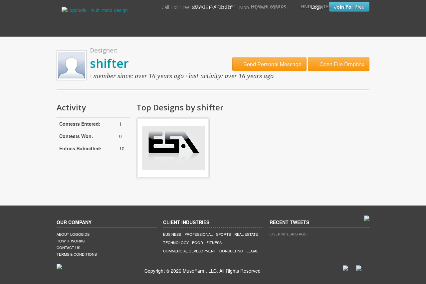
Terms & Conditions (77, 254)
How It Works (268, 6)
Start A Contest (215, 6)
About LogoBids (73, 234)
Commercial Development (189, 250)
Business (172, 234)
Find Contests (319, 6)
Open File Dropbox (341, 64)
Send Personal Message (272, 64)
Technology (176, 242)
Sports (223, 234)
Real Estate (246, 234)
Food (197, 242)
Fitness (214, 242)
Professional (198, 234)
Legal (252, 250)
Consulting (231, 250)
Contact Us (68, 247)
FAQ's (358, 6)
